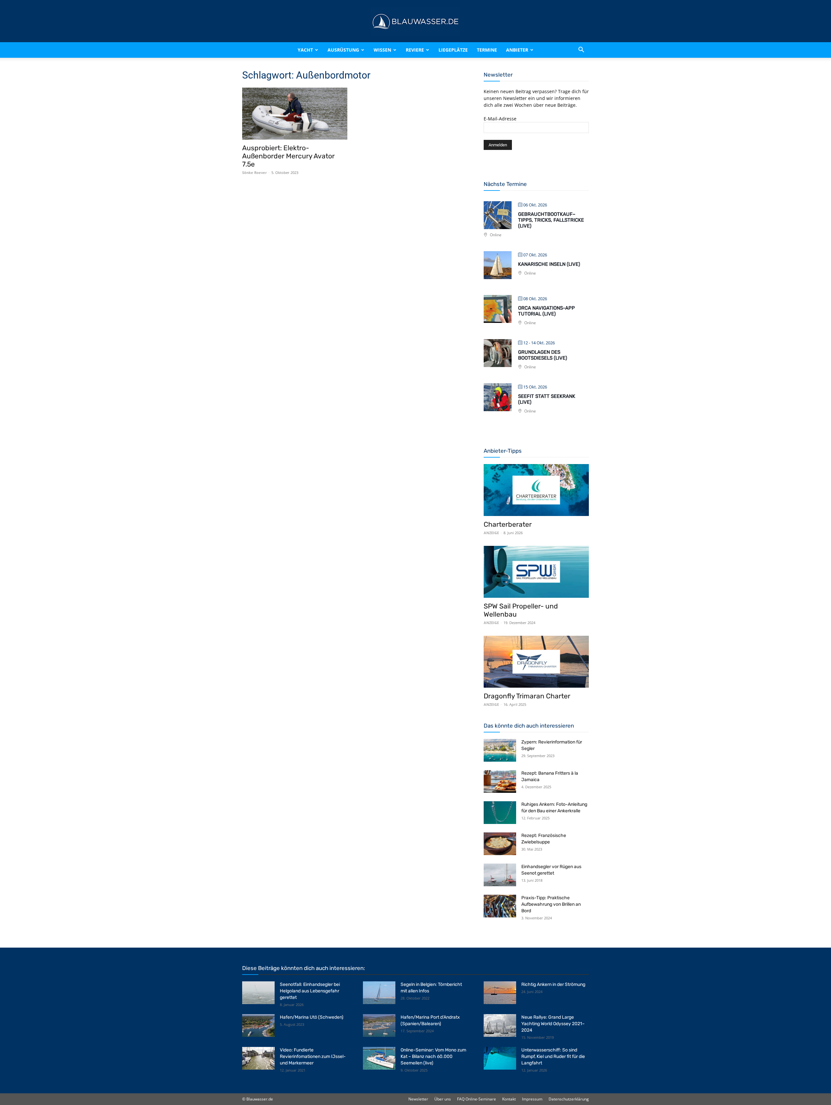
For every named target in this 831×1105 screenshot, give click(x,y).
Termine (487, 50)
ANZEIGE (491, 532)
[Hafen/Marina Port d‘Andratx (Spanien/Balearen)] (379, 1025)
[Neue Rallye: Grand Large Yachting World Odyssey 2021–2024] (500, 1025)
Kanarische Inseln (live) (549, 264)
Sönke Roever (254, 172)
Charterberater (508, 524)
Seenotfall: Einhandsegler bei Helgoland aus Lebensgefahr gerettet (310, 991)
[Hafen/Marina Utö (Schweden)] (258, 1025)
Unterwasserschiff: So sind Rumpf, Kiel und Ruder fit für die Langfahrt (553, 1056)
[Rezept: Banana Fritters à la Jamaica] (500, 781)
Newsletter (418, 1099)
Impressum (532, 1099)
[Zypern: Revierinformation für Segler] (500, 750)
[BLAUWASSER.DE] (415, 21)
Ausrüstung (343, 50)
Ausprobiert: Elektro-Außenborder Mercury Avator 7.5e (288, 156)
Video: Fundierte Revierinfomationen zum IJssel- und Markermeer (313, 1056)
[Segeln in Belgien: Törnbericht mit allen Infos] (379, 992)
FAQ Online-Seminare (476, 1099)
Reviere (415, 50)
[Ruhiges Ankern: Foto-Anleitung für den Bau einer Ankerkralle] (500, 812)
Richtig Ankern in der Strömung (553, 984)
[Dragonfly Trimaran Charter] (536, 662)
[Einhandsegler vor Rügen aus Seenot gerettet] (500, 875)
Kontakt (509, 1099)
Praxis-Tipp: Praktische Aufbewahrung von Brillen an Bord (551, 904)
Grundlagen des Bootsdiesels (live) (542, 355)
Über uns (442, 1099)
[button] (581, 50)
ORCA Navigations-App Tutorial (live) (546, 311)
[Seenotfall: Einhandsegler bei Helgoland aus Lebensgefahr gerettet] (258, 992)
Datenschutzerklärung (569, 1099)
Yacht (305, 50)
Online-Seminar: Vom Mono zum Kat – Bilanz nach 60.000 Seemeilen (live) (433, 1056)
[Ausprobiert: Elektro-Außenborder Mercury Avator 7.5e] (294, 114)
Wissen (382, 50)
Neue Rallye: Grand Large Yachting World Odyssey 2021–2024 (553, 1023)
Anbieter (517, 50)
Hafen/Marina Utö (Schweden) (311, 1017)
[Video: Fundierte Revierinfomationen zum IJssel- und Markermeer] (258, 1058)
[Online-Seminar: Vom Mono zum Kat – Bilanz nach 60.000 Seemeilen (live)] (379, 1058)
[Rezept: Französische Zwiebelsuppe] (500, 843)
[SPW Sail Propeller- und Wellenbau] (536, 572)
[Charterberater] (536, 490)
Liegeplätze (453, 50)
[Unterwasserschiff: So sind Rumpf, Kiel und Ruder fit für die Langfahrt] (500, 1058)
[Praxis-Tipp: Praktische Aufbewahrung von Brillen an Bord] (500, 906)
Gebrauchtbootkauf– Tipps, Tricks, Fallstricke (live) (551, 220)
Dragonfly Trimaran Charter (527, 696)
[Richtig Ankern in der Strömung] (500, 992)
